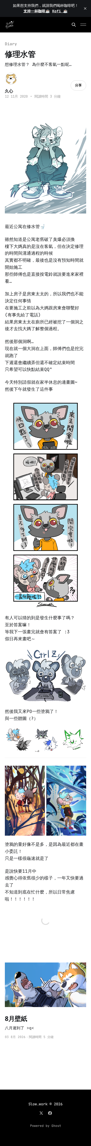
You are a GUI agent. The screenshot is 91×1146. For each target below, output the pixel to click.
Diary (11, 43)
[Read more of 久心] (11, 78)
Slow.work (38, 1104)
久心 (9, 91)
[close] (85, 8)
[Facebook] (50, 1113)
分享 (78, 85)
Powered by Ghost (45, 1126)
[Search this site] (74, 25)
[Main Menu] (83, 24)
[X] (41, 1113)
